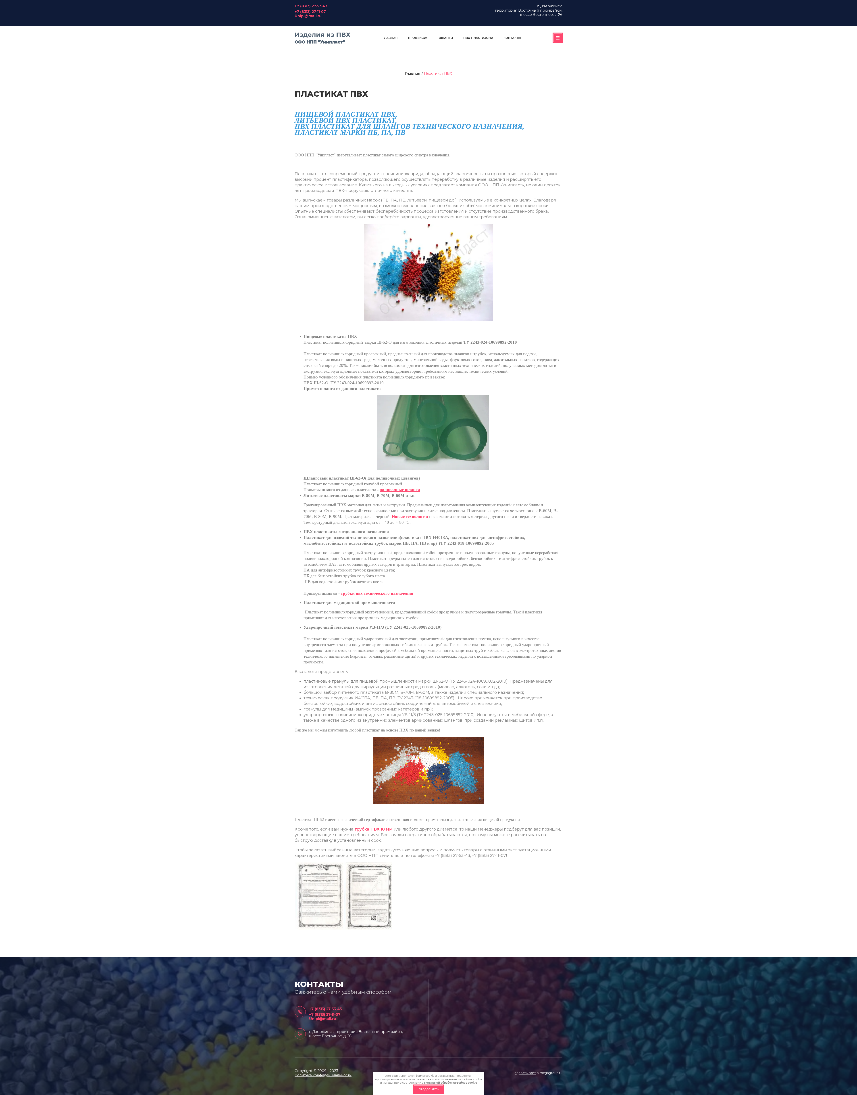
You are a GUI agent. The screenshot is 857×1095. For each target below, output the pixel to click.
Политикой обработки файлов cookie (450, 1082)
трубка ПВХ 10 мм (374, 829)
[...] (558, 38)
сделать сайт (525, 1073)
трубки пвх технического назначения (377, 593)
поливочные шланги (400, 489)
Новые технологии (410, 516)
